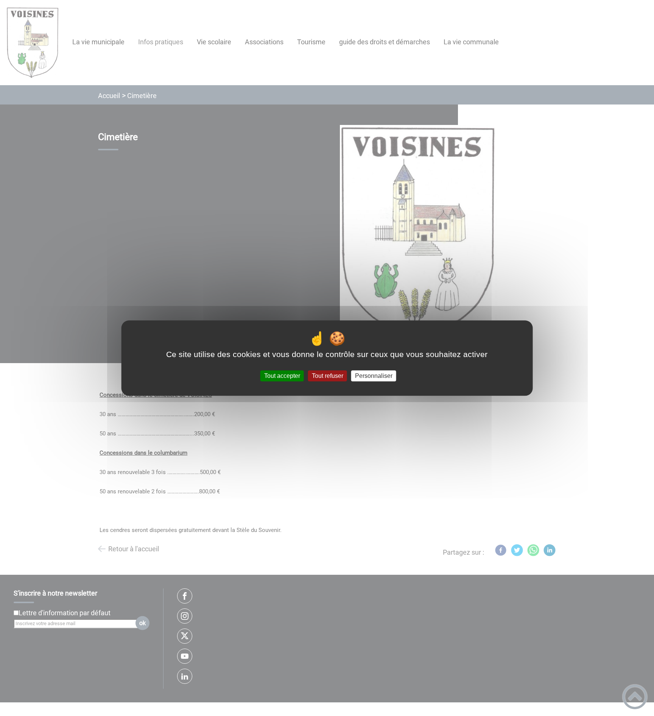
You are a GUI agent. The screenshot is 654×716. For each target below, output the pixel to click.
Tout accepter (282, 376)
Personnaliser (373, 376)
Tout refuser (327, 376)
